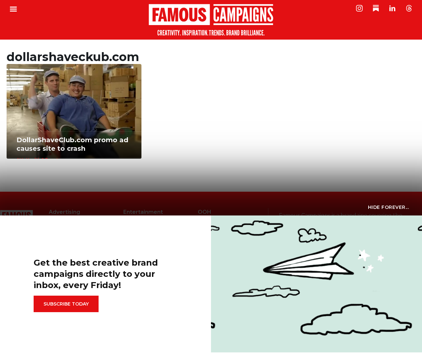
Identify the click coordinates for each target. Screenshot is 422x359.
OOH (204, 212)
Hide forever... (388, 207)
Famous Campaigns (211, 20)
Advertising (64, 212)
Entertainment (143, 212)
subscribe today (66, 304)
